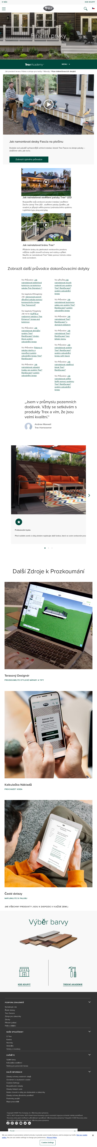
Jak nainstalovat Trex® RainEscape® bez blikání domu (62, 334)
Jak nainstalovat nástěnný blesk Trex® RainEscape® (64, 365)
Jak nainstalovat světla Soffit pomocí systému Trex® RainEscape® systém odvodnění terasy (64, 382)
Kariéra (9, 1039)
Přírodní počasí (10, 1022)
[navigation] (48, 6)
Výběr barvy (11, 1059)
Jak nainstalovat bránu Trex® (39, 245)
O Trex (9, 1036)
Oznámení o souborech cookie (18, 1079)
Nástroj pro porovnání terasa (17, 1066)
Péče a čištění (10, 1025)
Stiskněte (10, 1046)
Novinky (9, 1042)
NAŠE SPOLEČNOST (14, 1032)
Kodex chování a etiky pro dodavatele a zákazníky (25, 1092)
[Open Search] (85, 9)
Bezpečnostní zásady (14, 1086)
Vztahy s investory (13, 1049)
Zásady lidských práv (14, 1089)
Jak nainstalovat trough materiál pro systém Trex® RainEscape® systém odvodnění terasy (63, 286)
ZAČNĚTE (10, 1055)
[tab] (44, 548)
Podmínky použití (13, 1098)
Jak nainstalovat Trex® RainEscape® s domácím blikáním (63, 320)
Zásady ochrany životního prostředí (19, 1095)
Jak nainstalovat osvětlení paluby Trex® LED (47, 197)
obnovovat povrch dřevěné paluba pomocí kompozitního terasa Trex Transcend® (31, 301)
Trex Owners (10, 1013)
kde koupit (90, 2)
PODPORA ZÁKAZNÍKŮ (14, 1002)
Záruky (7, 1019)
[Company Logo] (48, 8)
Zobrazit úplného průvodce (29, 159)
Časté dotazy (10, 1010)
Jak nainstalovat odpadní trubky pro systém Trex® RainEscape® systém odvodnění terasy (31, 370)
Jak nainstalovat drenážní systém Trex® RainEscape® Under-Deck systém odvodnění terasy (30, 334)
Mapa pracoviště (12, 1101)
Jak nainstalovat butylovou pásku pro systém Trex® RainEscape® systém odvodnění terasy (65, 305)
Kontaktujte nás (11, 1007)
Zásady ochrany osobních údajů (18, 1076)
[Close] (93, 1135)
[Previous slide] (8, 495)
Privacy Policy (52, 1137)
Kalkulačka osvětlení (14, 1062)
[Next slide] (89, 495)
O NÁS (4, 2)
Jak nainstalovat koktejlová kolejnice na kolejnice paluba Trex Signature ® (31, 284)
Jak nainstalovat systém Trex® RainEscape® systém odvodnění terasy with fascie (63, 350)
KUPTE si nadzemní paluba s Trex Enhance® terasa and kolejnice (31, 317)
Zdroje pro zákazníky (13, 1016)
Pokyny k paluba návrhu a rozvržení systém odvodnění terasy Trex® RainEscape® (31, 353)
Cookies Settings (47, 1142)
